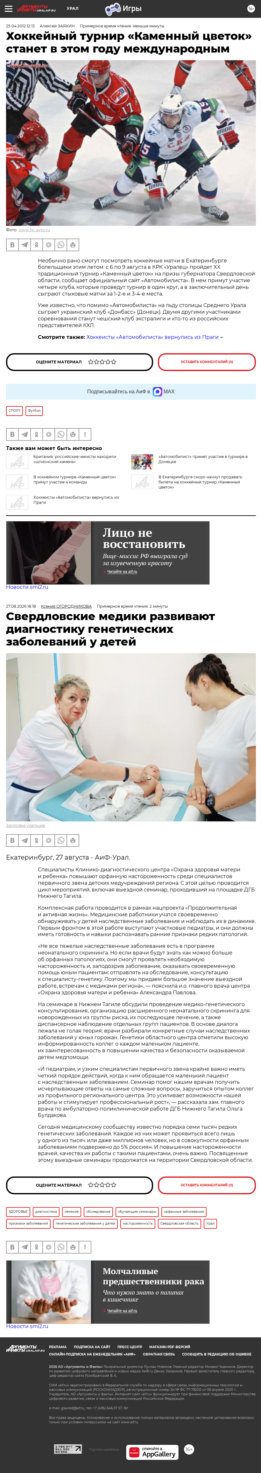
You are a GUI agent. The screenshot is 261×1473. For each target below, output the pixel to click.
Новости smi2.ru (27, 587)
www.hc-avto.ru (34, 229)
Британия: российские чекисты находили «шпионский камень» (74, 459)
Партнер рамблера (104, 1449)
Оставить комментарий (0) (207, 362)
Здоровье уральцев (25, 825)
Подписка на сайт (92, 1347)
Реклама (58, 1347)
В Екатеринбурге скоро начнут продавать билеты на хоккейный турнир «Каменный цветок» (200, 482)
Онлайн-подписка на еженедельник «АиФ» (92, 1354)
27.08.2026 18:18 (21, 606)
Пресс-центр (129, 1347)
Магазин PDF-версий (169, 1347)
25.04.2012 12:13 (20, 26)
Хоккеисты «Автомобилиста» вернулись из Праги (153, 337)
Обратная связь (159, 1354)
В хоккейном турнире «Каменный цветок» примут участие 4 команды (74, 479)
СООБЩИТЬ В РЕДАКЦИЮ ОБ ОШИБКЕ (216, 1354)
